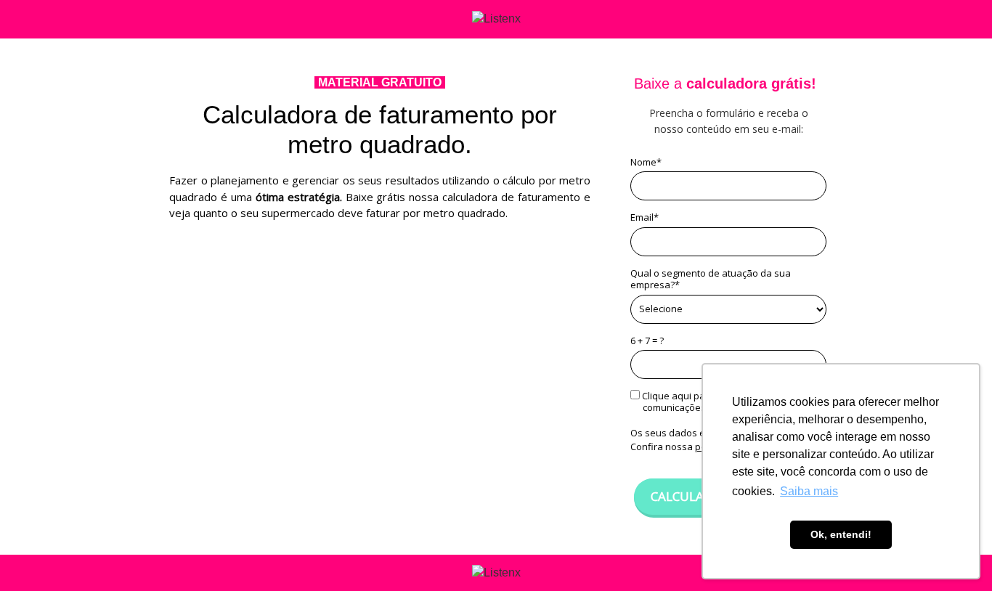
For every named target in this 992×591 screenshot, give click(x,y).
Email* (644, 217)
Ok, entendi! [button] (840, 534)
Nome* (646, 162)
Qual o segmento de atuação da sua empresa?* (710, 279)
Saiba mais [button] (809, 491)
